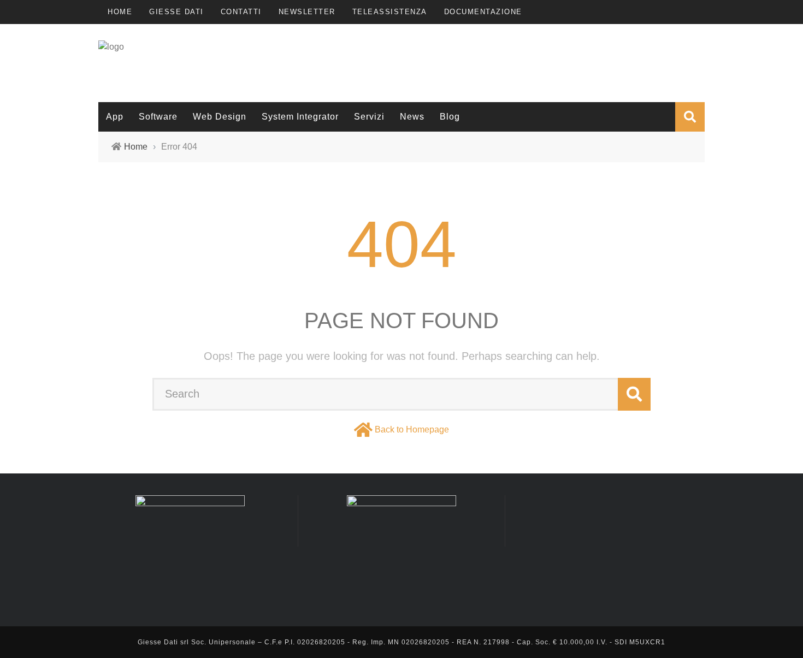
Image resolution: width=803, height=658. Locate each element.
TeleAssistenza (389, 12)
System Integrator (300, 116)
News (412, 116)
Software (158, 116)
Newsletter (307, 12)
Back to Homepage (412, 429)
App (114, 116)
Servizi (369, 116)
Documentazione (483, 12)
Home (120, 12)
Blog (450, 116)
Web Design (219, 116)
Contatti (241, 12)
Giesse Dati (176, 12)
